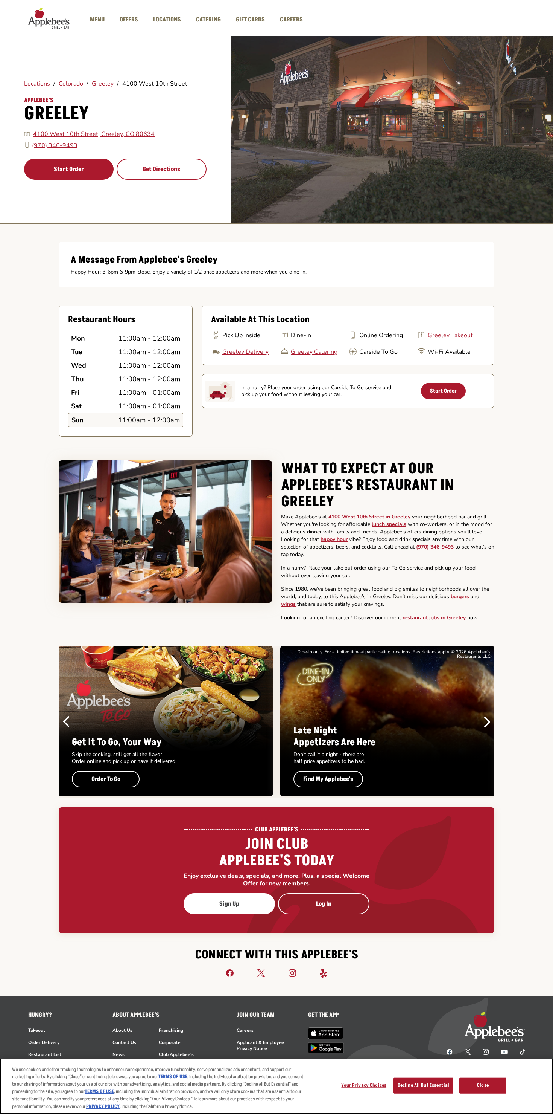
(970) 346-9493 (54, 145)
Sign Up (229, 904)
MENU (97, 19)
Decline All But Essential (423, 1085)
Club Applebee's (176, 1054)
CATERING (208, 19)
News (118, 1054)
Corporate (170, 1042)
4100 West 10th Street (154, 83)
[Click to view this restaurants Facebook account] (230, 973)
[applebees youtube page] (504, 1051)
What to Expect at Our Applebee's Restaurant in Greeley (367, 485)
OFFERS (129, 19)
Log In (323, 904)
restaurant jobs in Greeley (434, 617)
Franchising (171, 1030)
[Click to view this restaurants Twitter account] (261, 973)
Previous (66, 721)
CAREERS (291, 19)
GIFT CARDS (250, 19)
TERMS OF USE (172, 1076)
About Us (122, 1030)
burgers (460, 596)
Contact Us (124, 1042)
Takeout (36, 1030)
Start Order (69, 169)
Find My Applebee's (328, 779)
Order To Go (105, 779)
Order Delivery (43, 1042)
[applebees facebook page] (450, 1051)
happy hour (334, 539)
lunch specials (389, 524)
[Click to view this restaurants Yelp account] (323, 973)
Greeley (103, 83)
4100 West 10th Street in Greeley (369, 516)
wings (288, 604)
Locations (37, 83)
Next (487, 721)
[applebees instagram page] (486, 1051)
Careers (245, 1030)
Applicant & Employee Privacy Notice (260, 1045)
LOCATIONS (167, 19)
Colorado (71, 83)
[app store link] (326, 1033)
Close (483, 1085)
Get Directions (161, 169)
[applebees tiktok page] (519, 1051)
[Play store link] (326, 1047)
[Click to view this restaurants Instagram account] (292, 973)
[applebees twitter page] (468, 1051)
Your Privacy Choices (363, 1085)
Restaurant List (44, 1054)
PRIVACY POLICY (103, 1106)
